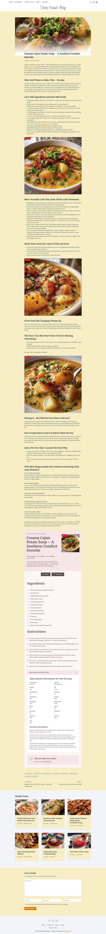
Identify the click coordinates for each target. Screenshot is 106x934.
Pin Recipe (59, 574)
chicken (33, 116)
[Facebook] (91, 2)
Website (66, 900)
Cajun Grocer (71, 503)
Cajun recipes (28, 773)
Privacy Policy (30, 2)
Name (27, 900)
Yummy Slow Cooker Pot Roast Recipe (70, 783)
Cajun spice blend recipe (45, 124)
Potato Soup (31, 66)
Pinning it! (47, 761)
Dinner (26, 50)
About (38, 2)
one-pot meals (56, 773)
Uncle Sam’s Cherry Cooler (79, 852)
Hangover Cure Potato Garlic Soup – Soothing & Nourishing (37, 784)
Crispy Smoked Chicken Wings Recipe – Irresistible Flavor (78, 820)
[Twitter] (53, 921)
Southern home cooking (31, 776)
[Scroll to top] (102, 931)
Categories (50, 925)
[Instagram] (56, 921)
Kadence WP (67, 931)
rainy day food (73, 773)
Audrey (27, 60)
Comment (28, 881)
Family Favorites (46, 773)
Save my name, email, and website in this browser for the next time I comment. (47, 904)
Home (11, 2)
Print (46, 574)
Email (47, 900)
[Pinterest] (94, 2)
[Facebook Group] (96, 2)
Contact (45, 2)
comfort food (37, 773)
